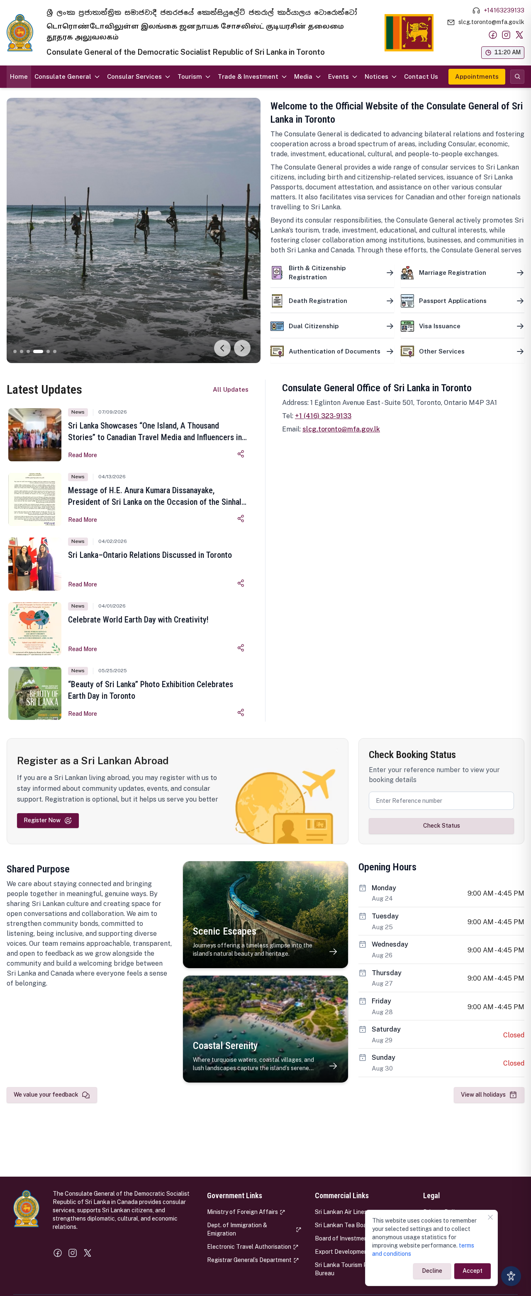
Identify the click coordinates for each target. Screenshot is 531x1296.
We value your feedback (46, 1094)
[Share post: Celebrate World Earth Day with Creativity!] (241, 648)
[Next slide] (242, 348)
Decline (432, 1270)
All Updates (230, 389)
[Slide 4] (38, 351)
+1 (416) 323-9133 (323, 416)
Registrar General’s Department (249, 1260)
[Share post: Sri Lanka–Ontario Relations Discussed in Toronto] (241, 583)
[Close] (490, 1217)
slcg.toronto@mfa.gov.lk (341, 429)
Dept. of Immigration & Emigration (237, 1229)
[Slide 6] (54, 351)
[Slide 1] (15, 351)
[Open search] (517, 77)
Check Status (441, 825)
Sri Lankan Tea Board (343, 1225)
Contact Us (421, 76)
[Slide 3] (28, 351)
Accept (472, 1270)
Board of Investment (342, 1238)
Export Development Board (351, 1251)
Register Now (42, 820)
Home (19, 76)
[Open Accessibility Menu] (511, 1276)
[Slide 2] (21, 351)
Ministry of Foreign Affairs (242, 1212)
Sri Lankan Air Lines (341, 1212)
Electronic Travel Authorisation (249, 1246)
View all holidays (483, 1094)
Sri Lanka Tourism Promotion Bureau (353, 1269)
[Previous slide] (222, 348)
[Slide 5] (48, 351)
